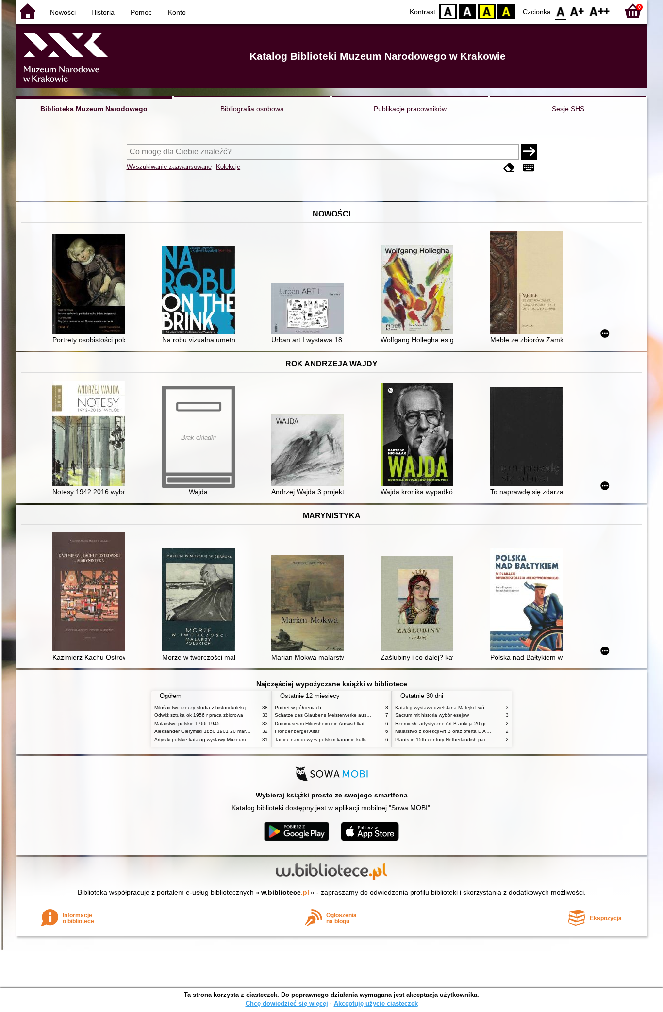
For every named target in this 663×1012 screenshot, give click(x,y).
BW (467, 11)
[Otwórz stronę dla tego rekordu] (91, 285)
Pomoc (141, 12)
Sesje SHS (568, 109)
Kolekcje (228, 166)
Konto (177, 12)
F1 (577, 11)
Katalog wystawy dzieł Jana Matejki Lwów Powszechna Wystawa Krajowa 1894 (483, 707)
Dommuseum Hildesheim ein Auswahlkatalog (324, 723)
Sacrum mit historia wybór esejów (432, 715)
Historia (103, 12)
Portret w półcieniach (298, 707)
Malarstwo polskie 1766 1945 (187, 723)
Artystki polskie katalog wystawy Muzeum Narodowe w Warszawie (227, 739)
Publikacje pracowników (410, 109)
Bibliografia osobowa (252, 109)
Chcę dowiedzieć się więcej (287, 1003)
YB (486, 11)
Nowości (63, 12)
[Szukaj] (529, 152)
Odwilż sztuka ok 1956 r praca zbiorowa (198, 715)
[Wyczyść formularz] (509, 168)
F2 (599, 11)
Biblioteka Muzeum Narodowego (94, 109)
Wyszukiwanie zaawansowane (169, 166)
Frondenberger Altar (297, 731)
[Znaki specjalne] (528, 168)
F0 (560, 11)
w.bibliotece (285, 892)
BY (506, 11)
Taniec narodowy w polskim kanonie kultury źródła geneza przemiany (352, 739)
